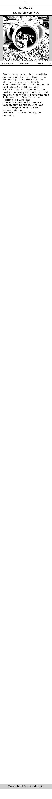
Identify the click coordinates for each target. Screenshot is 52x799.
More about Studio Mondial (26, 786)
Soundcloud (7, 63)
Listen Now (23, 63)
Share (40, 63)
